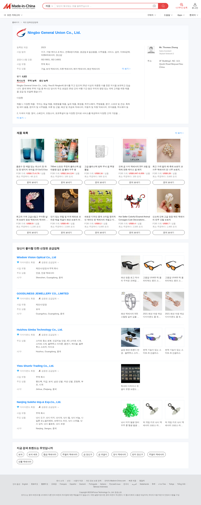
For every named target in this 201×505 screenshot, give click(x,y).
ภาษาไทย (162, 484)
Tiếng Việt (181, 484)
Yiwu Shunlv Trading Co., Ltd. (35, 365)
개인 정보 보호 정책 (93, 480)
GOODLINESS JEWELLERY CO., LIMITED (43, 293)
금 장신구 (87, 454)
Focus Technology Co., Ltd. (103, 492)
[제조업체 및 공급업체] (19, 6)
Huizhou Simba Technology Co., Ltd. (40, 329)
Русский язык (114, 484)
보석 (20, 454)
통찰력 (142, 480)
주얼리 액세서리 (69, 454)
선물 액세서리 (24, 461)
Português (93, 484)
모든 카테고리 (13, 15)
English (25, 484)
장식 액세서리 (119, 454)
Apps (179, 15)
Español (73, 484)
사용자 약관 (78, 480)
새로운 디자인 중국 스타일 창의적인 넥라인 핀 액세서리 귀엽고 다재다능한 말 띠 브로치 (100, 219)
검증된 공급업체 (50, 262)
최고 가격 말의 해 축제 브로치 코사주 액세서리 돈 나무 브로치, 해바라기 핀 (168, 169)
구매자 (150, 15)
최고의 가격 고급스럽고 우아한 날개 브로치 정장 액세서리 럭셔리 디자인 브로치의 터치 (32, 219)
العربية (134, 484)
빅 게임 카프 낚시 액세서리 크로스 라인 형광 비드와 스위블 (152, 425)
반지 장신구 (137, 454)
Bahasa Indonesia (100, 486)
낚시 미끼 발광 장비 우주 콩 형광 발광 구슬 (130, 425)
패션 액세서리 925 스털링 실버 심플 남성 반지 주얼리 (130, 316)
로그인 (195, 8)
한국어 (126, 484)
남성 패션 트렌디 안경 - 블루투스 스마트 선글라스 (130, 353)
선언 (68, 480)
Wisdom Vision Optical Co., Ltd (36, 257)
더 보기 (125, 69)
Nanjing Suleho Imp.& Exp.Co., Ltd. (39, 402)
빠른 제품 (132, 480)
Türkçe (171, 484)
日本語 (54, 484)
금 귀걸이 (102, 454)
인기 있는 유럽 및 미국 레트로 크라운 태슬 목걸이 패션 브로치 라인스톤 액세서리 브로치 (66, 219)
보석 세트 (33, 454)
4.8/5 (24, 76)
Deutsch (82, 484)
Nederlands (144, 484)
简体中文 (34, 484)
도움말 (167, 15)
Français (63, 484)
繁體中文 (44, 484)
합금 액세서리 (49, 454)
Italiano (103, 484)
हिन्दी (153, 484)
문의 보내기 (32, 182)
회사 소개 (60, 480)
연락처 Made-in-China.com (115, 480)
